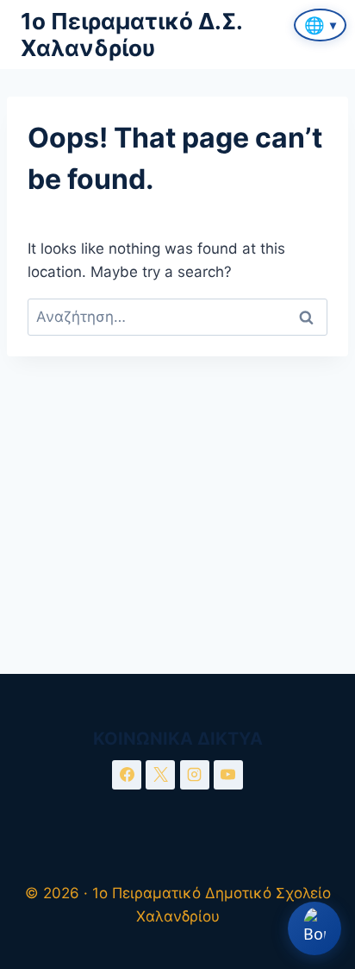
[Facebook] (126, 775)
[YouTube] (228, 775)
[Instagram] (194, 775)
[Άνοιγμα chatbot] (314, 928)
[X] (160, 775)
